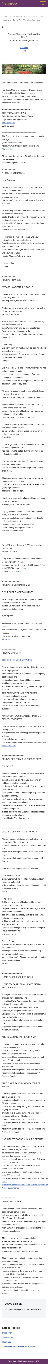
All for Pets (6, 639)
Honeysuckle (7, 1337)
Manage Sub (7, 149)
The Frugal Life (8, 123)
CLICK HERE (15, 571)
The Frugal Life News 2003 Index (23, 17)
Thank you (6, 1342)
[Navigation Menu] (43, 3)
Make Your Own (9, 745)
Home (4, 17)
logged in (20, 1309)
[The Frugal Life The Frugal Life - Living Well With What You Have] (10, 3)
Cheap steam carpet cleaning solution (18, 1346)
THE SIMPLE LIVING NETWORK (17, 660)
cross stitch (7, 1333)
